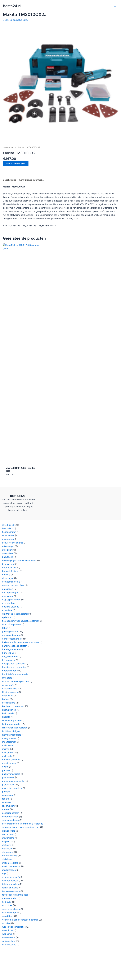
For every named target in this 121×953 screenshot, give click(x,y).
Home (6, 147)
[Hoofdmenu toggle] (115, 6)
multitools (15, 147)
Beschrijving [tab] (9, 180)
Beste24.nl (12, 6)
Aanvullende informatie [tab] (31, 180)
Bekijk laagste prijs (16, 163)
